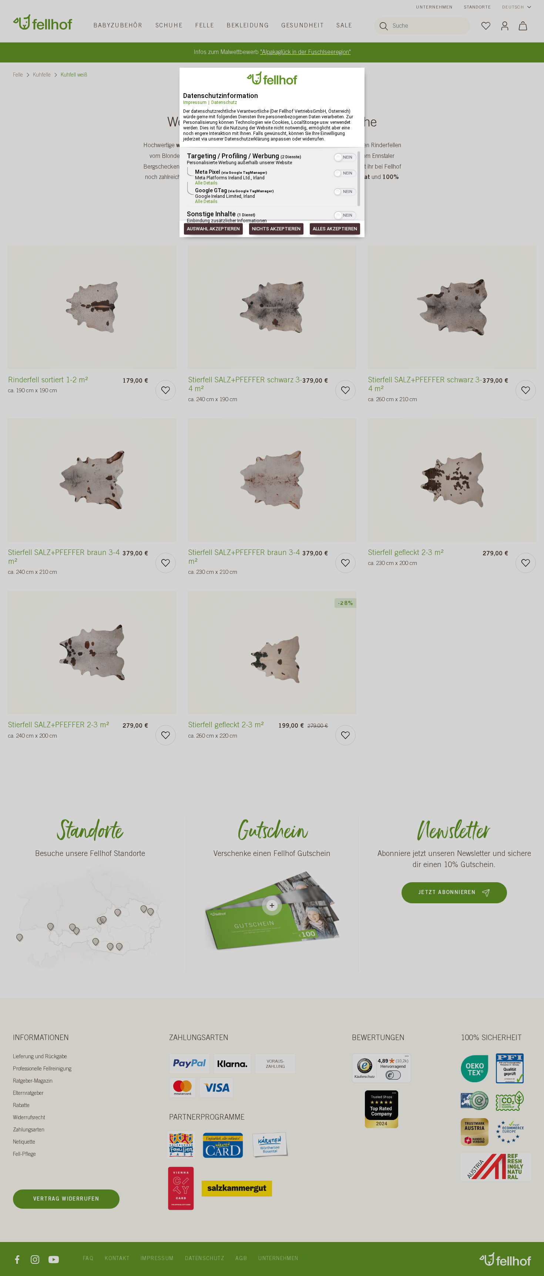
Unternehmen (434, 7)
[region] (272, 188)
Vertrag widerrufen (66, 1199)
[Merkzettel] (485, 25)
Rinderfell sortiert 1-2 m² (48, 385)
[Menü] (406, 1057)
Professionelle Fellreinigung (42, 1069)
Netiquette (24, 1142)
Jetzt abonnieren (447, 893)
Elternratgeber (28, 1093)
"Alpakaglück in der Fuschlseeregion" (305, 52)
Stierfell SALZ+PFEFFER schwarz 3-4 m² (245, 390)
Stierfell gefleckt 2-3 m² (405, 558)
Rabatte (21, 1106)
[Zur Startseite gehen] (42, 22)
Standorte (477, 7)
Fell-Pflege (24, 1154)
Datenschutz (224, 102)
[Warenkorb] (523, 25)
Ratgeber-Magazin (33, 1081)
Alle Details (206, 183)
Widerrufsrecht (29, 1118)
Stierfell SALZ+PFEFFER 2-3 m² (58, 730)
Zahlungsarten (28, 1130)
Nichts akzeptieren (276, 229)
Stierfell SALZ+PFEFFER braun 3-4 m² (64, 563)
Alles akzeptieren (335, 229)
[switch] (393, 1075)
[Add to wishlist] (165, 390)
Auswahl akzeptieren (213, 229)
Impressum (194, 102)
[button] (338, 158)
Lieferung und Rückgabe (40, 1057)
